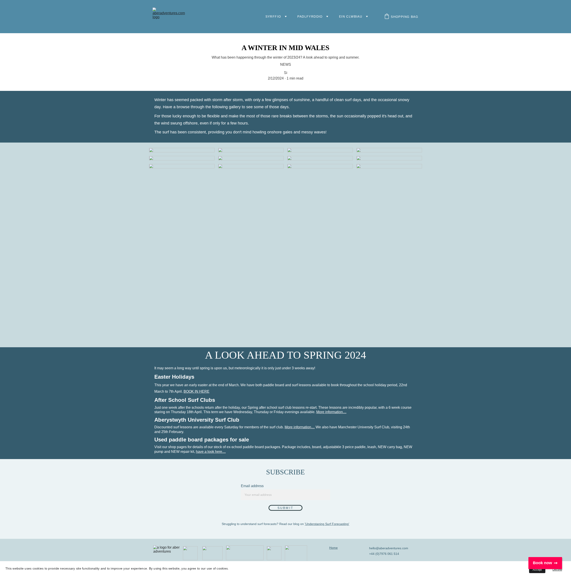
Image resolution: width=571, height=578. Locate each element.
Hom (332, 547)
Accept (537, 569)
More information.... (331, 412)
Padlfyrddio (310, 16)
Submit (285, 508)
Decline (557, 569)
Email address (252, 486)
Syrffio (273, 16)
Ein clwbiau (350, 16)
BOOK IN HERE (196, 391)
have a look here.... (211, 451)
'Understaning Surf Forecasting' (327, 524)
